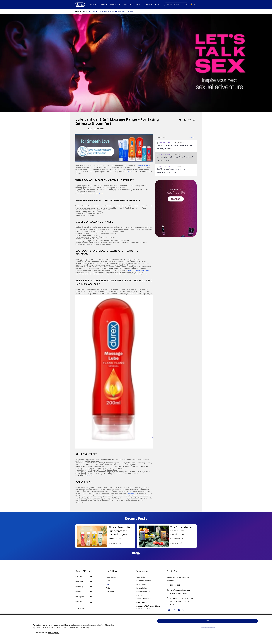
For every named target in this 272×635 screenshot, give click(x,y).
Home (79, 11)
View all (191, 137)
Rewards (139, 595)
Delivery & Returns (143, 581)
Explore (84, 11)
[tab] (133, 553)
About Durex (111, 577)
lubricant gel (130, 171)
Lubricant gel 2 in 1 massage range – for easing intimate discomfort (111, 11)
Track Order (141, 577)
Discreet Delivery (142, 592)
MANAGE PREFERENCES (208, 627)
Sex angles (90, 475)
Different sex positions (94, 194)
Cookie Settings (142, 602)
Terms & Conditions (144, 599)
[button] (93, 4)
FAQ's (108, 588)
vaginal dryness (144, 165)
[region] (136, 624)
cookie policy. (53, 632)
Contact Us (110, 592)
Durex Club (110, 581)
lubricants (130, 494)
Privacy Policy (141, 588)
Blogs (108, 584)
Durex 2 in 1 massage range (138, 270)
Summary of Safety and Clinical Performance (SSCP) (148, 607)
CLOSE (207, 621)
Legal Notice (141, 584)
